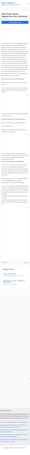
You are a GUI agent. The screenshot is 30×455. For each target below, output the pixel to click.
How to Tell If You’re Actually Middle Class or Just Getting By (13, 422)
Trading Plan (5, 275)
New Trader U (8, 3)
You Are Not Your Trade (9, 274)
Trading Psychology (13, 275)
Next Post (26, 262)
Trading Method (6, 284)
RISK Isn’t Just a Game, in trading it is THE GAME (14, 281)
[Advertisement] (15, 241)
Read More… (26, 418)
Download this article (15, 22)
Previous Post (4, 262)
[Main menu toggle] (27, 3)
